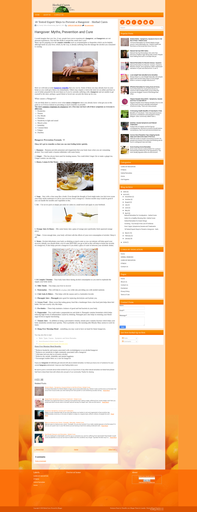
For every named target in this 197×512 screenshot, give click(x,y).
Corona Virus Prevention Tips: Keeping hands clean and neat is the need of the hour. (144, 135)
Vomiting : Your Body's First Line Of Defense (138, 223)
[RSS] (151, 24)
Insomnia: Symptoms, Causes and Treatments (59, 411)
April (126, 213)
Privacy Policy (125, 291)
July (126, 205)
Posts (125, 338)
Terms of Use (125, 294)
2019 (124, 194)
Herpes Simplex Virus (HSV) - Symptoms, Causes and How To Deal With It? (146, 99)
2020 (124, 192)
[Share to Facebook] (42, 379)
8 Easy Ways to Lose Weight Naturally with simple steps (53, 343)
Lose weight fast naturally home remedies (144, 75)
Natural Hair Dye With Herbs (139, 51)
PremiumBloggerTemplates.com (155, 508)
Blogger (60, 508)
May (126, 210)
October (127, 199)
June (126, 208)
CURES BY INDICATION (75, 25)
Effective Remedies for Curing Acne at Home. (145, 87)
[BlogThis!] (38, 379)
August (127, 202)
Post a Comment (40, 461)
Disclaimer (124, 288)
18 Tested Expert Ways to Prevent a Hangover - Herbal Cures (71, 22)
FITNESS (123, 170)
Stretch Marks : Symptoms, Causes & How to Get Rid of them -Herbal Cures (67, 387)
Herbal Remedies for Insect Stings (135, 221)
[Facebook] (122, 24)
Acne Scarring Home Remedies (140, 147)
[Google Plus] (134, 24)
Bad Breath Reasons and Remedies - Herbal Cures (60, 434)
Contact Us (59, 15)
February (128, 236)
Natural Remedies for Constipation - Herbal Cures (140, 215)
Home (37, 15)
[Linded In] (140, 24)
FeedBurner (151, 482)
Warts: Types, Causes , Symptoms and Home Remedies (57, 338)
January (127, 238)
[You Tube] (145, 24)
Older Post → (113, 449)
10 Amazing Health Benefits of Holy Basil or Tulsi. (146, 111)
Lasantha (143, 508)
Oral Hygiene (125, 179)
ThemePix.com (126, 508)
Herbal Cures (61, 5)
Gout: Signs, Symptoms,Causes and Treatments (140, 226)
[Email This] (36, 379)
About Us (47, 15)
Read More (106, 390)
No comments (89, 25)
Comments (127, 341)
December (128, 197)
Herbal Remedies (126, 173)
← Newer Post (39, 449)
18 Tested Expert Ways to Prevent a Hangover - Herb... (141, 229)
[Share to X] (40, 379)
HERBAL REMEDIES (127, 257)
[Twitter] (128, 24)
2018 (124, 242)
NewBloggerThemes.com (156, 509)
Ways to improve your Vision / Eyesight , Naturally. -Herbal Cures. (64, 422)
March (127, 233)
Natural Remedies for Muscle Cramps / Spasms (51, 341)
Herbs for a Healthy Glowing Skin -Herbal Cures (139, 218)
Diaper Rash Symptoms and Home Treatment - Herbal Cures (63, 399)
